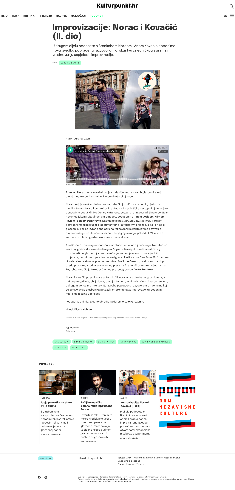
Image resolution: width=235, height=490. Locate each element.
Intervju (45, 16)
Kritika (29, 16)
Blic (4, 16)
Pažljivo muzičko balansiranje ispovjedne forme (96, 406)
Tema (15, 16)
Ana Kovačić (62, 342)
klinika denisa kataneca (156, 342)
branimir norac (83, 342)
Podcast (96, 16)
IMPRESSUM (46, 458)
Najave (61, 16)
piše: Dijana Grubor (88, 441)
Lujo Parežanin (70, 63)
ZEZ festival (79, 348)
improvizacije (128, 342)
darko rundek (106, 342)
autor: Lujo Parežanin (129, 438)
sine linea (60, 348)
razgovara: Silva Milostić (51, 434)
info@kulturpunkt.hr (90, 458)
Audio (123, 398)
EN (225, 16)
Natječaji (78, 16)
